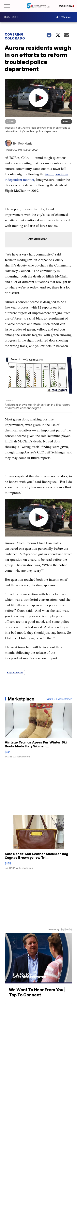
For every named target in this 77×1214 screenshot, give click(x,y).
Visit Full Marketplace (59, 699)
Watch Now (65, 6)
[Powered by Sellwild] (66, 929)
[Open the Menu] (6, 6)
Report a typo (15, 672)
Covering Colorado (15, 36)
